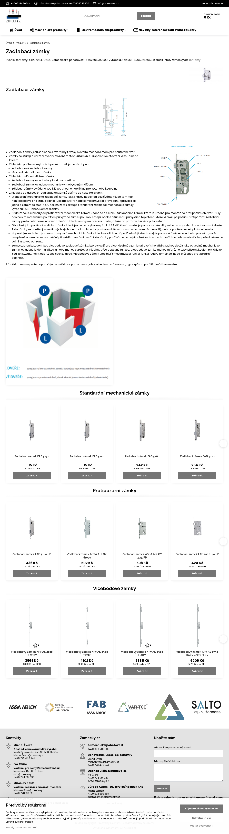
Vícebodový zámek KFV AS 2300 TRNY (87, 653)
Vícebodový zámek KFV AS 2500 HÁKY (142, 653)
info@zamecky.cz (24, 774)
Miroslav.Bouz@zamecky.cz (30, 790)
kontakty (194, 60)
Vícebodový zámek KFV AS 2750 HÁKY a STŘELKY (197, 653)
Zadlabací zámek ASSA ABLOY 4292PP (142, 556)
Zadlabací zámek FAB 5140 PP (31, 554)
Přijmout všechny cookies (201, 808)
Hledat (146, 16)
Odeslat (162, 788)
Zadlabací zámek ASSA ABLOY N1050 (87, 556)
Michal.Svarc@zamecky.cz (29, 755)
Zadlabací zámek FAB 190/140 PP (197, 554)
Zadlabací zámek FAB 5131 (32, 456)
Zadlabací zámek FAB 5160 (142, 456)
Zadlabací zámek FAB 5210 (197, 456)
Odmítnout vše (202, 818)
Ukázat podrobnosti (201, 825)
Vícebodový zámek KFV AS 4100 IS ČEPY (32, 653)
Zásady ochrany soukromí (21, 827)
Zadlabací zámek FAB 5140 (87, 456)
